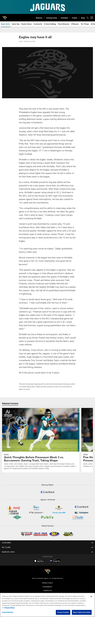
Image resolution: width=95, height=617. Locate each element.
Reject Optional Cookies (81, 612)
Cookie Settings (7, 612)
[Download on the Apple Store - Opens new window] (39, 561)
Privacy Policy (47, 583)
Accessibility (47, 586)
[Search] (88, 17)
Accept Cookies (63, 612)
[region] (47, 605)
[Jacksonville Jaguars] (47, 572)
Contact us (47, 590)
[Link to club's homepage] (4, 17)
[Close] (91, 596)
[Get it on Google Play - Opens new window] (55, 562)
